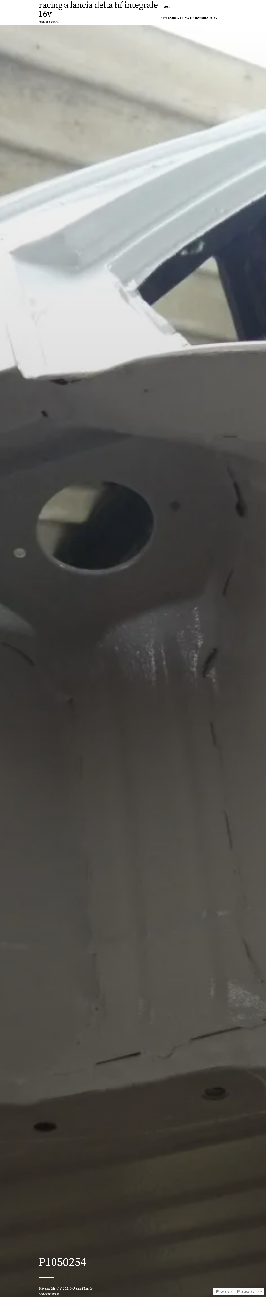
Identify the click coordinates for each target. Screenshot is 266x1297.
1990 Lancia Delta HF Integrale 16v (189, 18)
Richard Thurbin (83, 1288)
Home (165, 7)
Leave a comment (49, 1293)
